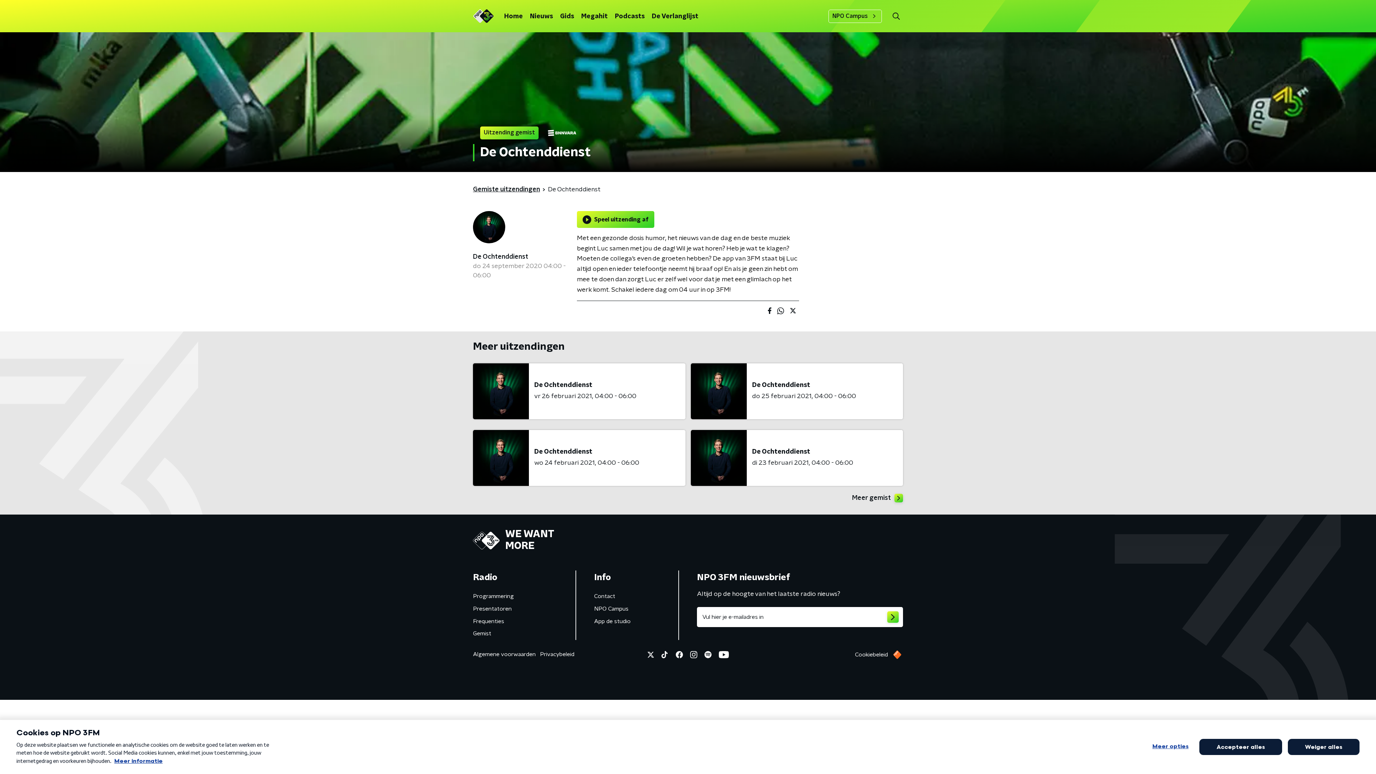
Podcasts (630, 16)
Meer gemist (871, 498)
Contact (604, 596)
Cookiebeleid (871, 655)
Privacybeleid (557, 654)
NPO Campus (850, 16)
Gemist (482, 633)
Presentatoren (492, 609)
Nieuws (541, 16)
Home (513, 16)
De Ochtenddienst (500, 257)
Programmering (493, 596)
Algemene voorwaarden (504, 654)
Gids (567, 16)
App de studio (612, 621)
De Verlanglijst (675, 16)
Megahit (594, 16)
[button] (896, 16)
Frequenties (488, 621)
